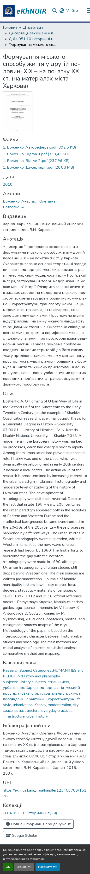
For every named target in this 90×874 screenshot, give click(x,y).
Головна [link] (10, 27)
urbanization (23, 705)
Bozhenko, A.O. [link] (15, 207)
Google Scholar (24, 835)
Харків (32, 687)
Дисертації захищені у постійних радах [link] (33, 33)
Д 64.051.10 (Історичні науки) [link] (33, 39)
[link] (45, 147)
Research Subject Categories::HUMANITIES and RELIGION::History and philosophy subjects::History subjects (43, 676)
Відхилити (24, 867)
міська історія (30, 693)
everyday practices (56, 710)
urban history (37, 716)
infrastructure (14, 716)
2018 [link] (7, 184)
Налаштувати (47, 867)
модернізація (51, 687)
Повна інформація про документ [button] (40, 824)
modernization (59, 705)
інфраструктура (59, 699)
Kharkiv (40, 705)
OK (8, 867)
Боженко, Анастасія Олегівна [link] (29, 201)
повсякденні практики (23, 699)
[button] (25, 11)
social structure (27, 710)
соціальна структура (62, 693)
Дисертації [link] (33, 27)
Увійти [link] (72, 10)
